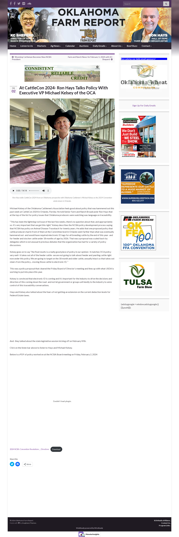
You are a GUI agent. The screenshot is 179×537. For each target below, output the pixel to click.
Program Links (164, 525)
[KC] (15, 3)
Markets (41, 45)
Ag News (55, 45)
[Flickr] (23, 3)
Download (56, 449)
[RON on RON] (18, 3)
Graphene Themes (29, 523)
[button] (144, 76)
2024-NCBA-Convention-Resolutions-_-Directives (29, 449)
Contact (146, 45)
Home (13, 45)
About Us (116, 45)
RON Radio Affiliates (162, 520)
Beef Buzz (132, 45)
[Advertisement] (62, 319)
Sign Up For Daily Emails (144, 105)
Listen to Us (26, 45)
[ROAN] (11, 3)
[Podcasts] (29, 3)
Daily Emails (99, 45)
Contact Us (165, 523)
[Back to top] (172, 530)
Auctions (84, 45)
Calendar (70, 45)
